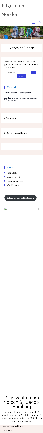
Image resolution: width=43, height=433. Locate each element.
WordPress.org (13, 185)
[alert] (21, 99)
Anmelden (12, 173)
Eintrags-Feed (13, 177)
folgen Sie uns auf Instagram (20, 198)
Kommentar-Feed (15, 181)
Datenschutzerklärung (16, 133)
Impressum (11, 118)
